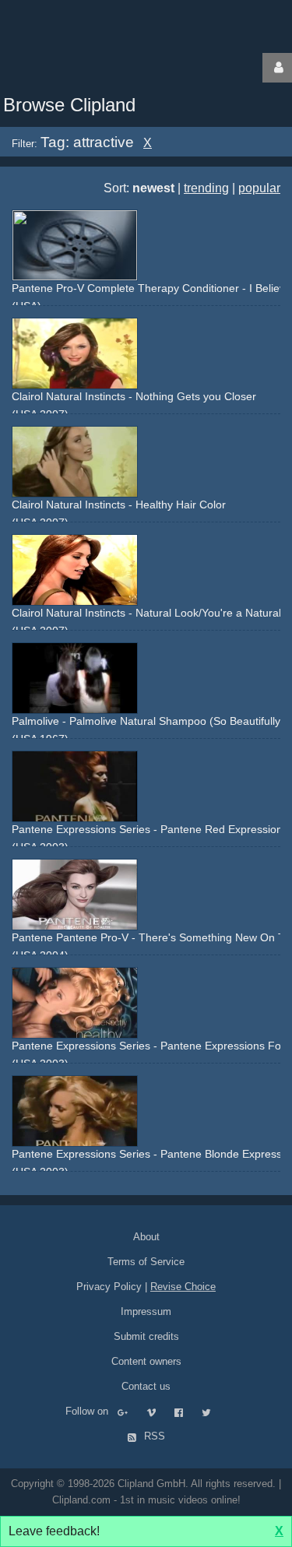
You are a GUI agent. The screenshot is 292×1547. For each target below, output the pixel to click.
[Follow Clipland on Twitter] (214, 1411)
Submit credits (146, 1336)
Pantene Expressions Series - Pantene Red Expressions (150, 829)
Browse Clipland (69, 104)
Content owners (146, 1361)
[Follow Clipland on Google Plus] (130, 1411)
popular (259, 188)
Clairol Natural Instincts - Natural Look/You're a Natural (146, 612)
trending (206, 188)
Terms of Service (146, 1261)
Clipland (82, 68)
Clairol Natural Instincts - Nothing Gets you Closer (134, 396)
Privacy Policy (109, 1286)
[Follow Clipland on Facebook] (186, 1411)
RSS (153, 1436)
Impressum (146, 1311)
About (146, 1237)
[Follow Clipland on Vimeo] (159, 1411)
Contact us (146, 1386)
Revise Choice (183, 1286)
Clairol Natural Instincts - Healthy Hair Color (119, 504)
